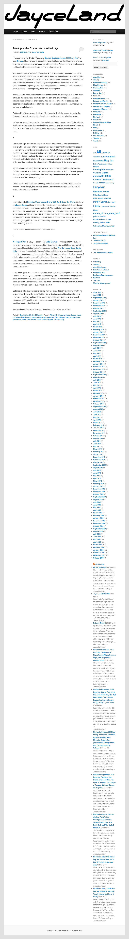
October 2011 (98, 436)
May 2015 (96, 321)
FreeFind (105, 60)
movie (106, 206)
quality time (17, 319)
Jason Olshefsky (38, 52)
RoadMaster (98, 219)
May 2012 (96, 417)
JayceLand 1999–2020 (101, 594)
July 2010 (97, 470)
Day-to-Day (97, 93)
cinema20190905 (102, 175)
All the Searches (99, 567)
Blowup (20, 60)
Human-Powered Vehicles (103, 103)
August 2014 (98, 345)
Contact (42, 31)
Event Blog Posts (99, 43)
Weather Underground (101, 283)
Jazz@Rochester (99, 267)
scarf (24, 319)
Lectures (96, 111)
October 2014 (98, 340)
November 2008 (99, 523)
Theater (96, 138)
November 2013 (99, 369)
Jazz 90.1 (96, 264)
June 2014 (97, 351)
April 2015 (97, 324)
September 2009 (99, 497)
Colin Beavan (51, 241)
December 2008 (99, 521)
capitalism (110, 170)
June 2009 (97, 505)
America (104, 153)
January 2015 (98, 332)
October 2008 (98, 526)
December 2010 (99, 457)
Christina (97, 172)
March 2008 (97, 544)
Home (16, 31)
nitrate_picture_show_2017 (106, 213)
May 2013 (96, 385)
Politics (96, 133)
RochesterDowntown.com (103, 275)
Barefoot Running (100, 82)
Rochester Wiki (99, 272)
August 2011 (98, 438)
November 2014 (99, 337)
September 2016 (99, 297)
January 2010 (98, 486)
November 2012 (99, 401)
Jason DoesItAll (99, 240)
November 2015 (99, 305)
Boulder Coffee (98, 161)
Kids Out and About (101, 270)
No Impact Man (19, 241)
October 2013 (98, 372)
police (95, 217)
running (96, 222)
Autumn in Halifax (99, 157)
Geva (106, 195)
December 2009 (99, 489)
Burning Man (98, 88)
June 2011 (97, 443)
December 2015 (99, 303)
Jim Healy (111, 202)
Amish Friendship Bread (61, 315)
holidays (62, 317)
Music (95, 119)
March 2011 (97, 449)
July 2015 (97, 316)
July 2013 (97, 380)
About (33, 31)
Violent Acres (21, 205)
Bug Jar (109, 160)
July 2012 (97, 412)
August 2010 (98, 467)
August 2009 (98, 499)
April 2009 (97, 510)
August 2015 (98, 313)
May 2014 (96, 353)
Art (94, 79)
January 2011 (98, 454)
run (109, 219)
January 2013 (98, 396)
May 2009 (96, 507)
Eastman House (101, 191)
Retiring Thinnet (99, 623)
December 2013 (99, 366)
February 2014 (98, 361)
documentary (109, 183)
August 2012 (98, 409)
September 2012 (99, 406)
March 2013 (97, 390)
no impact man (75, 317)
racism (100, 217)
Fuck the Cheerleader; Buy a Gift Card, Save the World (51, 201)
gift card (51, 317)
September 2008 (99, 528)
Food (95, 95)
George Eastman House (55, 57)
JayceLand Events (100, 109)
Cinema (105, 172)
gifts (56, 317)
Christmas (17, 317)
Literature (97, 114)
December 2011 (99, 430)
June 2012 (97, 414)
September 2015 (99, 311)
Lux (102, 206)
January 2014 (98, 364)
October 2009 (98, 494)
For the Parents (99, 98)
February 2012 (98, 425)
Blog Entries (24, 315)
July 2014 (97, 348)
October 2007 (98, 558)
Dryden (45, 317)
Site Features (98, 135)
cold (111, 179)
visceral (44, 319)
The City (96, 280)
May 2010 (96, 475)
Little (96, 206)
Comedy (96, 90)
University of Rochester (102, 226)
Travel (95, 141)
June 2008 (97, 536)
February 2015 (98, 329)
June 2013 (97, 382)
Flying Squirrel (98, 195)
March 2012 (97, 422)
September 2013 (99, 374)
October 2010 (98, 462)
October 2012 (98, 404)
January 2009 (98, 518)
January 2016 (98, 300)
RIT (104, 217)
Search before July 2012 (102, 58)
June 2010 (97, 473)
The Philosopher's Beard (102, 252)
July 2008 (97, 534)
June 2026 (97, 292)
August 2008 (98, 531)
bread (79, 315)
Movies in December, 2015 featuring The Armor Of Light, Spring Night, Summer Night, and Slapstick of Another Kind (104, 654)
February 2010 (98, 483)
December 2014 (99, 335)
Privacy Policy (54, 31)
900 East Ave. (72, 57)
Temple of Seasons (100, 243)
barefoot (110, 156)
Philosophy (39, 315)
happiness (107, 198)
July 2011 (97, 441)
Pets (95, 127)
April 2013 (97, 388)
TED (107, 222)
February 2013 (98, 393)
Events (24, 31)
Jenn (104, 202)
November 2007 (99, 555)
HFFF (96, 202)
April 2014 (97, 356)
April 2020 (97, 295)
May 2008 (96, 539)
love (67, 317)
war (113, 225)
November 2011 (99, 433)
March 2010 (97, 481)
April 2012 (97, 420)
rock (105, 220)
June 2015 (97, 319)
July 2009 (97, 502)
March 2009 (97, 513)
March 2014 (97, 358)
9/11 (94, 153)
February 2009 (98, 515)
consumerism (37, 317)
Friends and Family (100, 101)
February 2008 (98, 547)
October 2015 (98, 308)
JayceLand (99, 564)
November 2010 (99, 459)
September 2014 (99, 342)
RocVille (96, 277)
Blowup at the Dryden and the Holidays (36, 48)
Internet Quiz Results (101, 106)
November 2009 (99, 491)
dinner (102, 182)
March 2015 (97, 326)
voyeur (50, 319)
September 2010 (99, 465)
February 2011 (98, 451)
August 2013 (98, 377)
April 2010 (97, 478)
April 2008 (97, 542)
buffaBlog (97, 261)
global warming (98, 198)
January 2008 (98, 550)
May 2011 (96, 446)
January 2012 (98, 427)
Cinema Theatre (101, 179)
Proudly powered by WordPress (70, 930)
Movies (32, 315)
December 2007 (99, 552)
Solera (102, 222)
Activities (96, 77)
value (28, 319)
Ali (51, 315)
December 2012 (99, 398)
